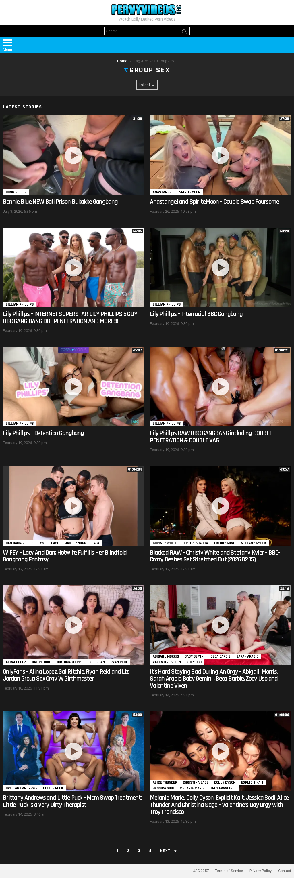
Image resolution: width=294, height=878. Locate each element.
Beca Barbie (220, 656)
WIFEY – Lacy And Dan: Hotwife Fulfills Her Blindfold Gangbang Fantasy (65, 556)
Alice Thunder (165, 782)
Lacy (96, 543)
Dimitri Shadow (195, 543)
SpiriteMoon (189, 192)
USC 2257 (201, 871)
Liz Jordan (95, 662)
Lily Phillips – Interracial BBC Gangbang (196, 314)
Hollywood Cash (45, 543)
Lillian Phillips (20, 304)
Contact (284, 871)
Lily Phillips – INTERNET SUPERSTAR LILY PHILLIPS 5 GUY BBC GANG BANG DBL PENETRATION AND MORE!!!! (70, 317)
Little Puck (53, 788)
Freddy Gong (224, 543)
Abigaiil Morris (166, 656)
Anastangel (163, 192)
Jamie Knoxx (75, 543)
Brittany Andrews (21, 788)
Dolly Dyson (224, 782)
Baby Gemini (195, 656)
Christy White (165, 543)
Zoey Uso (194, 662)
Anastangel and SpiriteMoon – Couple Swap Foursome (214, 202)
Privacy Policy (260, 871)
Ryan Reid (119, 662)
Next (165, 850)
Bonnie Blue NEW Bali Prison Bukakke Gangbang (60, 202)
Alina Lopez (16, 662)
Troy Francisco (223, 788)
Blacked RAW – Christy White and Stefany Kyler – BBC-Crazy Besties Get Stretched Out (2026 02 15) (215, 556)
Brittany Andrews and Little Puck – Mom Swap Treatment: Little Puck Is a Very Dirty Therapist (72, 801)
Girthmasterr (69, 662)
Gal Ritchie (41, 662)
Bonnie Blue (16, 192)
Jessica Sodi (163, 788)
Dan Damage (16, 543)
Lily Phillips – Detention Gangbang (43, 433)
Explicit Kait (252, 782)
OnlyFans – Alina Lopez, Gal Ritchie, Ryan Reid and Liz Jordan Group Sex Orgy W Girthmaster (66, 675)
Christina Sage (195, 782)
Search (184, 32)
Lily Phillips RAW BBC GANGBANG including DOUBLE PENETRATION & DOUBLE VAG (211, 437)
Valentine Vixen (167, 662)
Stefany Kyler (253, 543)
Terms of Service (229, 871)
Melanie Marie (192, 788)
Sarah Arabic (247, 656)
